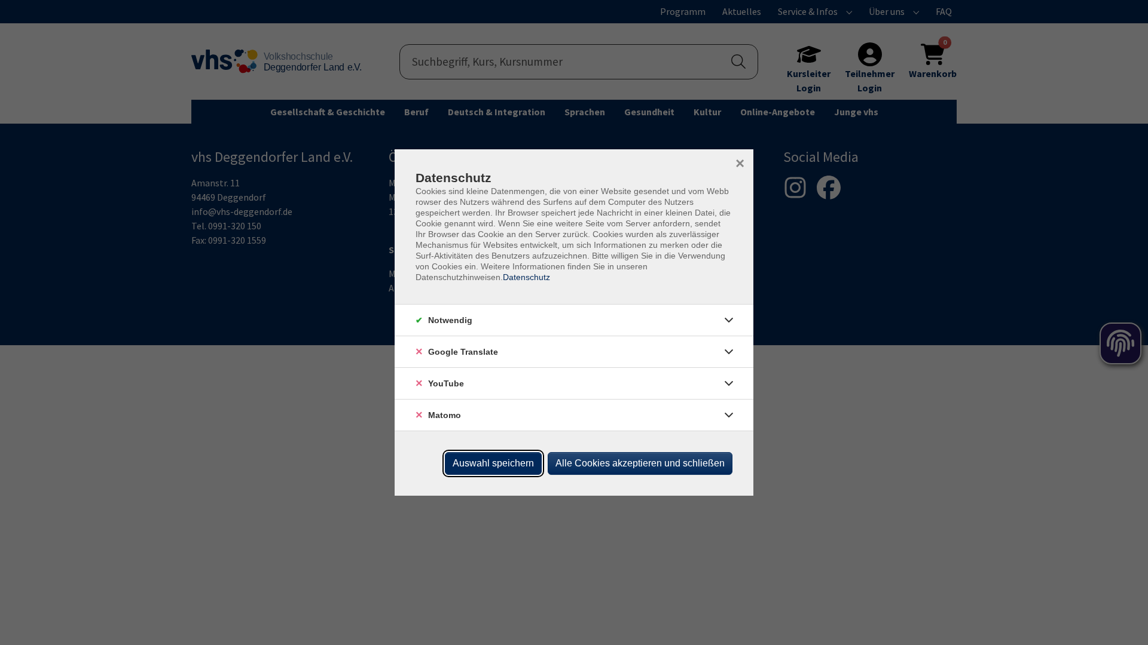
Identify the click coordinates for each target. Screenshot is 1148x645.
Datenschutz (526, 277)
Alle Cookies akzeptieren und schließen (640, 463)
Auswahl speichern (493, 463)
